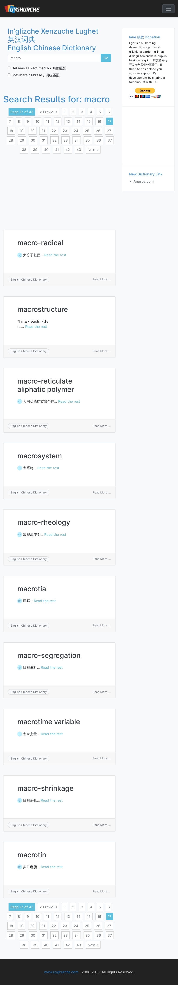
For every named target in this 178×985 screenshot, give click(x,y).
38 (24, 149)
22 (54, 131)
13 (68, 121)
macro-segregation (49, 655)
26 (98, 131)
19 (21, 131)
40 (46, 149)
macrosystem (39, 456)
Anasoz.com (144, 181)
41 (57, 149)
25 (87, 131)
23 (65, 131)
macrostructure (42, 309)
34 (76, 140)
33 (65, 140)
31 (44, 140)
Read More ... (102, 279)
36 (99, 140)
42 (68, 149)
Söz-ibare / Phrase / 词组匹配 (34, 75)
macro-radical (40, 242)
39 (35, 149)
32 (54, 140)
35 (88, 140)
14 (78, 121)
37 (110, 140)
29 (22, 140)
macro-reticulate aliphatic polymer (45, 385)
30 (33, 140)
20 (32, 131)
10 (37, 121)
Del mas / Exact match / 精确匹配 (38, 68)
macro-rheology (43, 522)
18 (11, 131)
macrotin (31, 855)
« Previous (48, 112)
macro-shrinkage (45, 788)
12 (57, 121)
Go (106, 58)
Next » (93, 149)
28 (11, 140)
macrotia (31, 589)
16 (99, 121)
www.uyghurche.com (61, 972)
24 (76, 131)
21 (43, 131)
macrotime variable (48, 721)
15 (89, 121)
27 (109, 131)
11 (47, 121)
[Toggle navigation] (168, 8)
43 (79, 149)
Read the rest (55, 255)
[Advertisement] (59, 189)
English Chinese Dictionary (29, 279)
